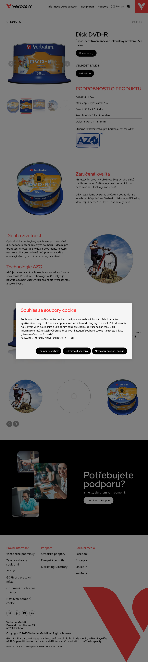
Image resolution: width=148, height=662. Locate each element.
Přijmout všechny (49, 351)
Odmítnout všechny (76, 351)
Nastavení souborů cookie (109, 351)
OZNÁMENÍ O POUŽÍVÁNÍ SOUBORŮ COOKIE (47, 338)
